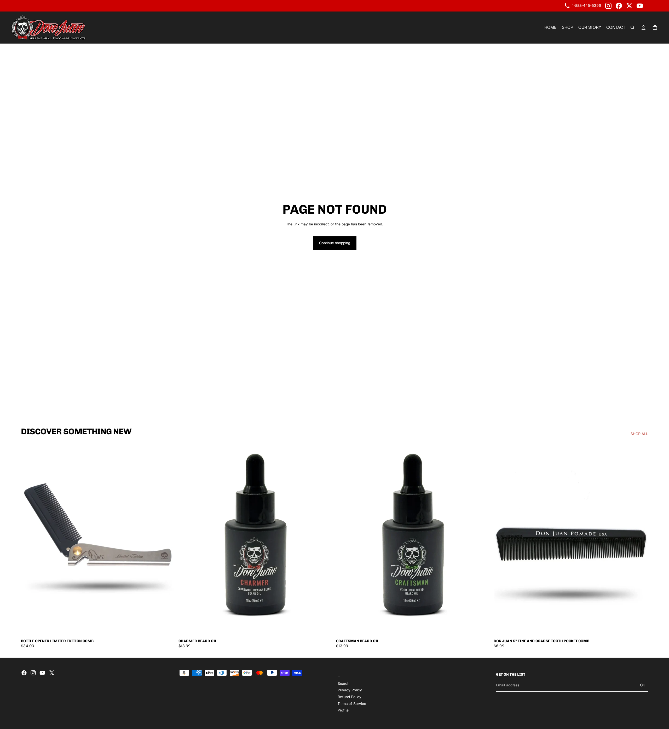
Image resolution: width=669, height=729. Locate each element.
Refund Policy (349, 696)
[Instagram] (608, 6)
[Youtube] (42, 673)
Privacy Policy (350, 690)
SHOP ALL (639, 433)
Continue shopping (334, 243)
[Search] (632, 27)
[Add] (167, 628)
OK (642, 685)
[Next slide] (167, 539)
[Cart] (655, 27)
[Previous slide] (29, 539)
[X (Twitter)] (629, 6)
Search (343, 683)
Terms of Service (352, 703)
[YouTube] (640, 6)
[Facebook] (619, 6)
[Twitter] (52, 673)
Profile (343, 710)
